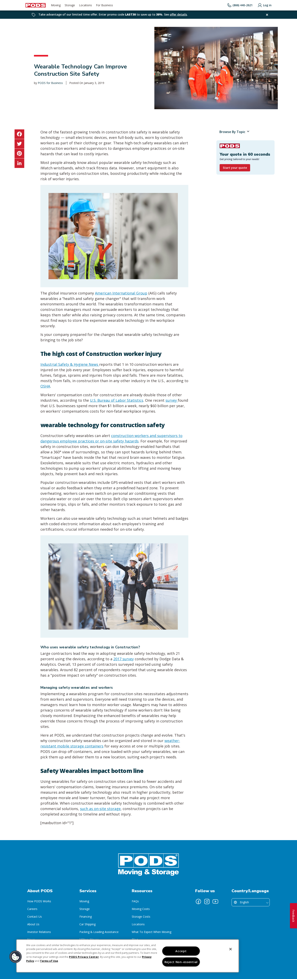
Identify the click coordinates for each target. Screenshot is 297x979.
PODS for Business (50, 83)
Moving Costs (141, 909)
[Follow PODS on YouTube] (215, 901)
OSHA (45, 386)
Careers (32, 909)
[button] (15, 956)
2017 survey (123, 658)
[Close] (230, 949)
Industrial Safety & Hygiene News (69, 364)
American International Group (121, 293)
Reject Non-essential (181, 962)
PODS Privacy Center (84, 957)
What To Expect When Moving (151, 932)
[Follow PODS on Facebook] (198, 901)
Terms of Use (49, 961)
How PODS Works (39, 901)
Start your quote (235, 168)
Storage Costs (141, 916)
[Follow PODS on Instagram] (207, 901)
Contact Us (34, 916)
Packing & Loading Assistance (99, 932)
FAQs (135, 901)
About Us (33, 924)
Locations (138, 924)
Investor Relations (39, 932)
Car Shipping (87, 924)
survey (171, 400)
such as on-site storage (100, 808)
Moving (84, 901)
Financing (85, 916)
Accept (180, 951)
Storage (84, 909)
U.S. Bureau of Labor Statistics (116, 400)
